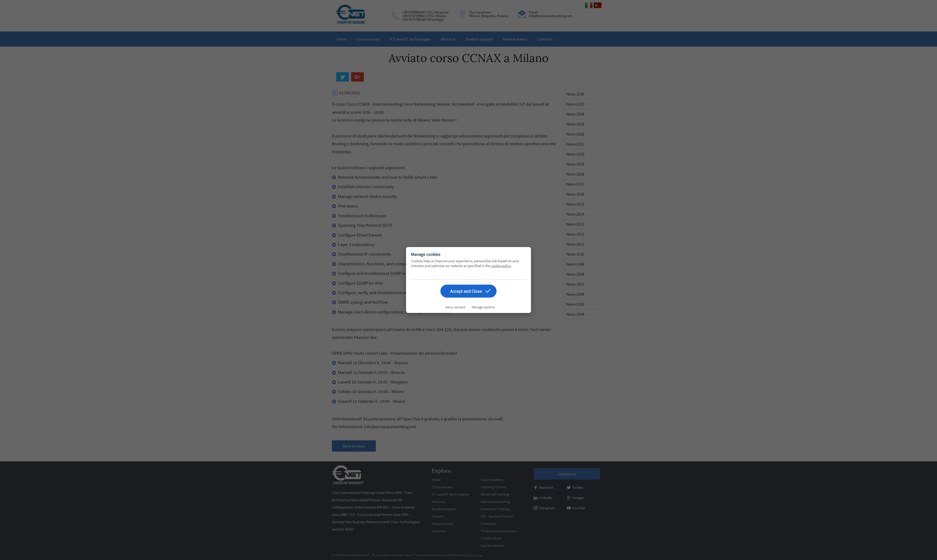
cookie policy (501, 265)
